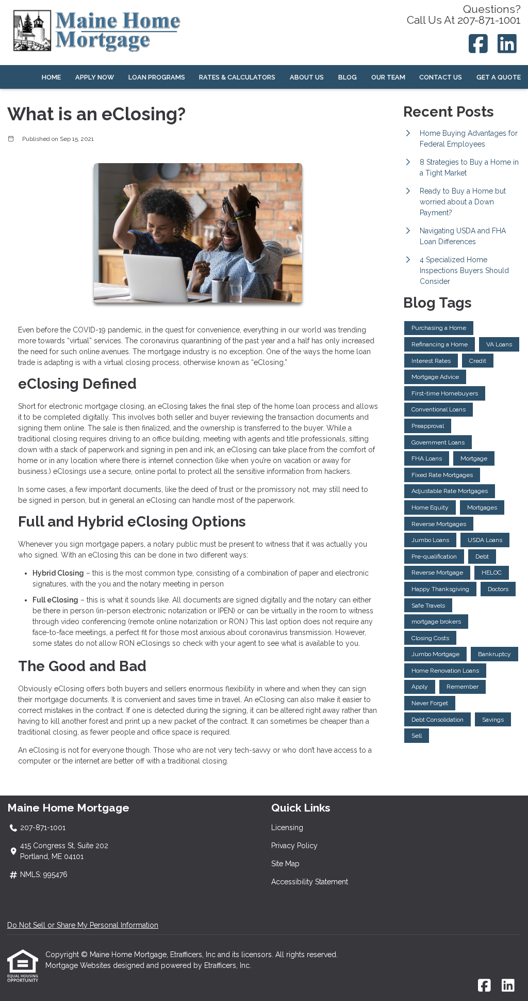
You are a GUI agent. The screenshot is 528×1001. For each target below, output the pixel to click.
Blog (347, 77)
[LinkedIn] (507, 44)
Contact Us (440, 77)
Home (51, 77)
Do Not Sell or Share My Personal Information (82, 925)
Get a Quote (498, 77)
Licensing (287, 827)
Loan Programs (156, 77)
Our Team (388, 77)
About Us (307, 77)
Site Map (285, 864)
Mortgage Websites (79, 965)
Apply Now (94, 77)
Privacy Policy (294, 845)
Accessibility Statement (309, 882)
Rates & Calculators (237, 77)
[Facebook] (478, 44)
